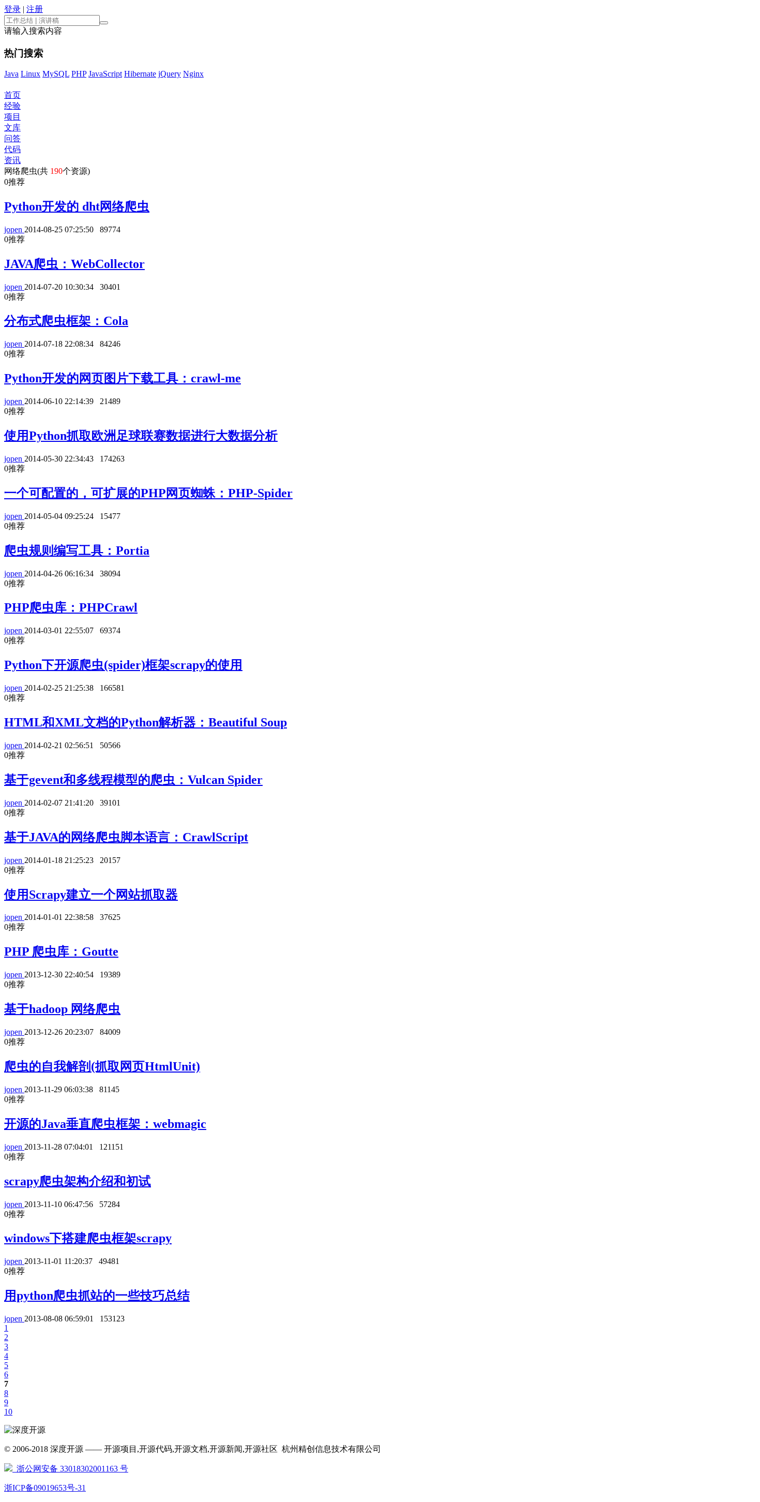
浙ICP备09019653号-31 (45, 1487)
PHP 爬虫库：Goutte (61, 951)
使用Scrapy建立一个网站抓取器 (91, 894)
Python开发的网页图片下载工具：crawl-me (122, 378)
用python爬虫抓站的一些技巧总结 (97, 1295)
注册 (34, 9)
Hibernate (140, 73)
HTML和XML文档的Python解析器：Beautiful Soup (145, 722)
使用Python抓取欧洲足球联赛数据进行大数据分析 (141, 435)
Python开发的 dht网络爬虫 (76, 206)
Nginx (193, 73)
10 (8, 1411)
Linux (30, 73)
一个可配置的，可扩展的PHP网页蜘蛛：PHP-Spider (148, 493)
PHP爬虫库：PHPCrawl (71, 607)
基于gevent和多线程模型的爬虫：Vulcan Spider (133, 779)
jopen (14, 229)
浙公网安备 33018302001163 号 (70, 1468)
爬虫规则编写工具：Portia (76, 550)
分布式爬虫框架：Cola (66, 321)
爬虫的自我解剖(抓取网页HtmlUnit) (102, 1066)
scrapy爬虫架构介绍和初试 (77, 1181)
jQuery (169, 73)
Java (11, 73)
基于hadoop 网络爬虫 (62, 1009)
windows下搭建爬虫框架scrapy (88, 1238)
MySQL (55, 73)
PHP (78, 73)
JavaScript (105, 73)
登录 (12, 9)
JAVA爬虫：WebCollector (74, 264)
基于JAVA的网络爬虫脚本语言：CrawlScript (126, 837)
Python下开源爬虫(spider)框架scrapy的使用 (123, 665)
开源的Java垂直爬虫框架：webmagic (105, 1124)
